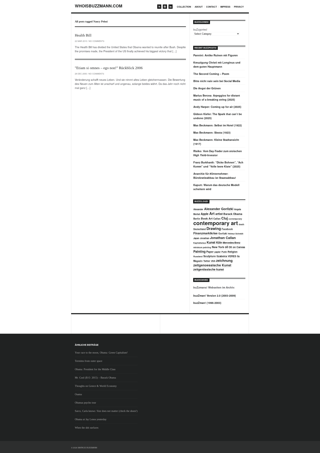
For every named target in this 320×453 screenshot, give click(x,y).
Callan (217, 218)
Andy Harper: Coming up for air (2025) (217, 107)
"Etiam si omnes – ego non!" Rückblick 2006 (109, 68)
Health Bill (83, 35)
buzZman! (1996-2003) (207, 303)
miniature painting (202, 247)
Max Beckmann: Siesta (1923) (212, 132)
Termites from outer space (88, 361)
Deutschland (199, 229)
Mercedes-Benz (231, 242)
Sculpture (209, 256)
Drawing (213, 228)
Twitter (206, 261)
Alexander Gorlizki (218, 208)
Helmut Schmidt (235, 233)
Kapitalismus (199, 242)
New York (218, 247)
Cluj (224, 218)
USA (213, 261)
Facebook (227, 229)
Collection (184, 6)
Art (212, 213)
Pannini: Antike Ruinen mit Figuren (215, 55)
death (241, 224)
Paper (210, 251)
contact (211, 6)
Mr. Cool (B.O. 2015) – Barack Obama (95, 377)
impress (225, 6)
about (199, 6)
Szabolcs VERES (226, 256)
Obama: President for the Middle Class (95, 369)
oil (226, 247)
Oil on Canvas (237, 247)
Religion (232, 251)
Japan (196, 238)
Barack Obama (232, 214)
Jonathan (204, 238)
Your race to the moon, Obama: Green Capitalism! (101, 352)
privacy (239, 6)
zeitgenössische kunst (208, 269)
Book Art (207, 218)
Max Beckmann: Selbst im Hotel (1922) (217, 125)
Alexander (198, 209)
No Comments (96, 40)
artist (219, 214)
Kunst (211, 242)
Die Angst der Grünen (207, 88)
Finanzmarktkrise (205, 233)
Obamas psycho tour (85, 402)
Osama (78, 394)
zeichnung (224, 260)
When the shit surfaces (86, 427)
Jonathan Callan (223, 237)
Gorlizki (222, 233)
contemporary (235, 218)
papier (217, 251)
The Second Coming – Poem (211, 74)
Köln (219, 242)
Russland (198, 256)
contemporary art (215, 223)
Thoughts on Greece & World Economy (96, 386)
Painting (199, 251)
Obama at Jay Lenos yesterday (90, 419)
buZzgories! (200, 29)
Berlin (196, 218)
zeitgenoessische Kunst (212, 265)
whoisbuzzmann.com (98, 6)
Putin (224, 251)
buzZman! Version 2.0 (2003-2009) (214, 295)
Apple (205, 214)
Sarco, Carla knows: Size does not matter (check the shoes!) (106, 411)
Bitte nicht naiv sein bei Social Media (216, 81)
